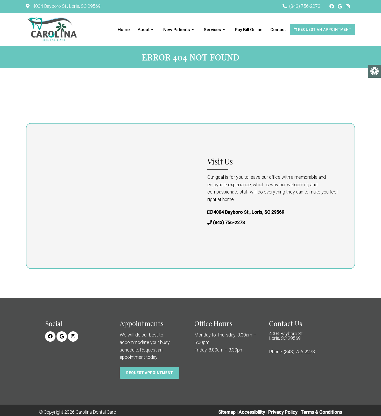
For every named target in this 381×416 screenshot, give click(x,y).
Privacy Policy (283, 412)
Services (212, 29)
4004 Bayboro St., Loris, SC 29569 (66, 6)
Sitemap (227, 412)
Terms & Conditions (321, 412)
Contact (278, 29)
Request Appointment (149, 373)
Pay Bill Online (249, 29)
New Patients (176, 29)
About (144, 29)
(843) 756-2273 (304, 6)
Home (124, 29)
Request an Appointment (324, 29)
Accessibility (252, 412)
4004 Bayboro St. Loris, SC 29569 (286, 336)
